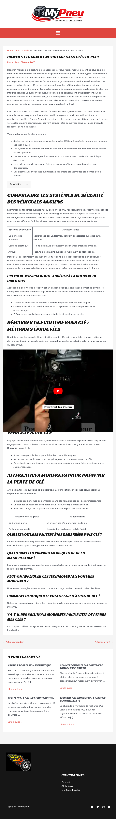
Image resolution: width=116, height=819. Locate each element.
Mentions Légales (71, 790)
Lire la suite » (15, 689)
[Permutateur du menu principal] (58, 33)
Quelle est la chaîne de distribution (31, 698)
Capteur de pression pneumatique (29, 665)
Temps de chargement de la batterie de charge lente (82, 699)
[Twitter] (97, 807)
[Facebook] (92, 807)
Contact (66, 782)
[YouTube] (109, 807)
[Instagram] (103, 807)
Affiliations (67, 786)
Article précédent (13, 642)
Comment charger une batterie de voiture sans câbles (81, 666)
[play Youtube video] (58, 391)
